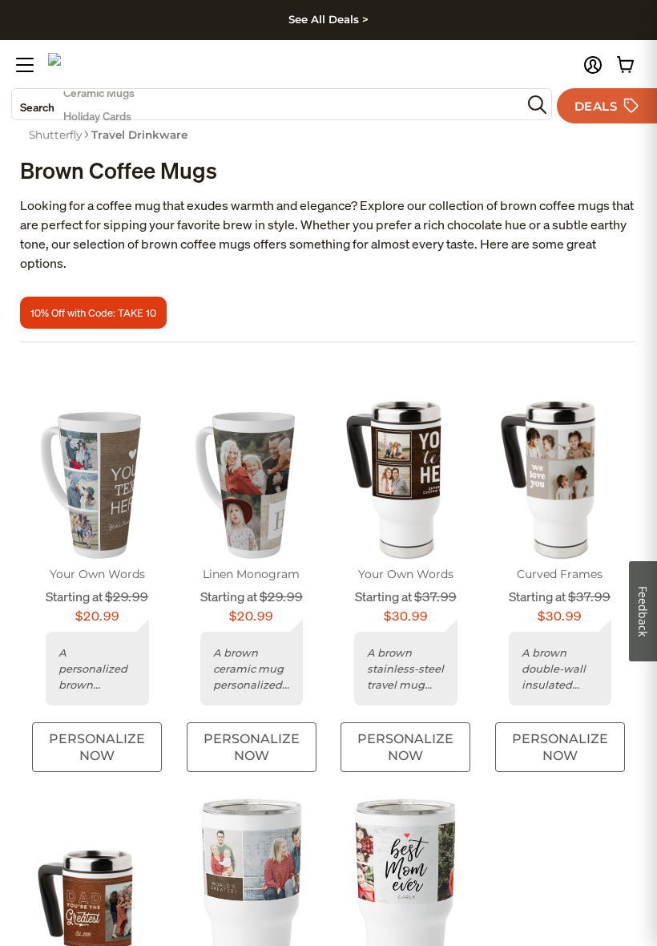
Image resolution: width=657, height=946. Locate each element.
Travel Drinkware (139, 134)
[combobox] (267, 104)
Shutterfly (55, 134)
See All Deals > (328, 19)
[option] (55, 134)
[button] (593, 65)
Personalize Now (97, 747)
